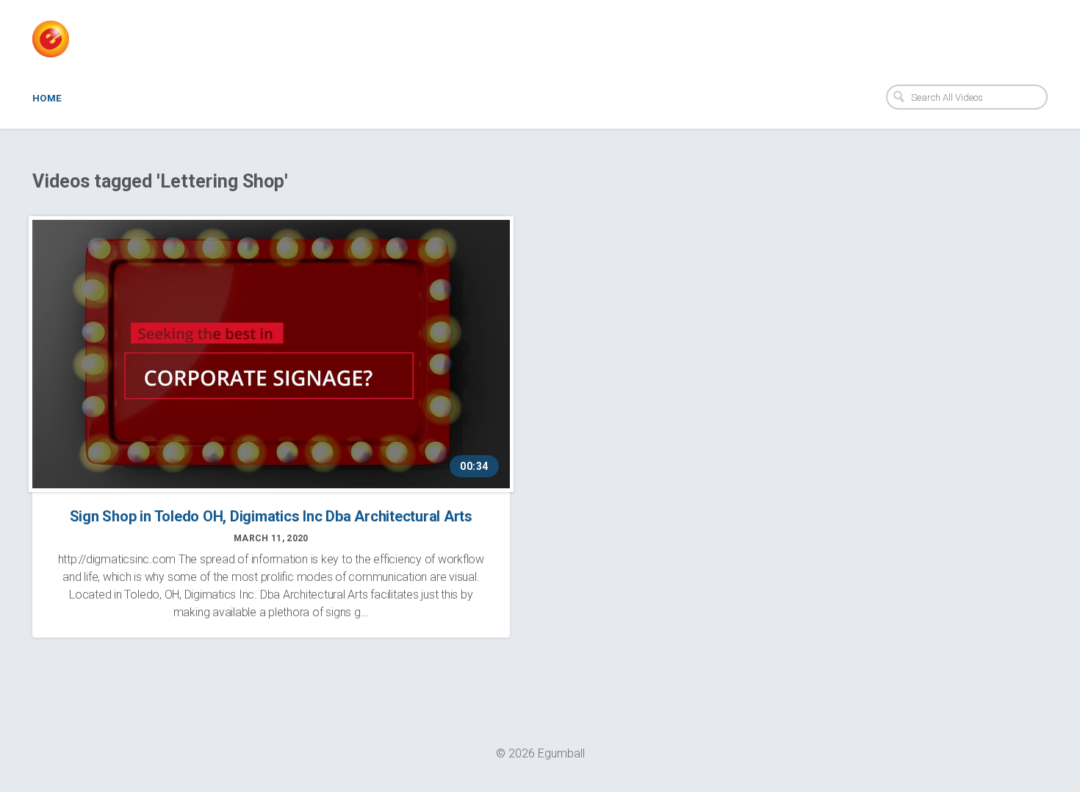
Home (47, 98)
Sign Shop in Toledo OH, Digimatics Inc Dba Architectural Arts (271, 516)
